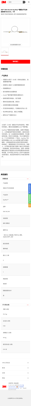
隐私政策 (16, 383)
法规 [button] (3, 373)
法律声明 (10, 383)
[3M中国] (3, 2)
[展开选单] (28, 2)
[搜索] (24, 2)
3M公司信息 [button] (6, 362)
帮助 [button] (3, 378)
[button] (5, 51)
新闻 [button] (3, 368)
